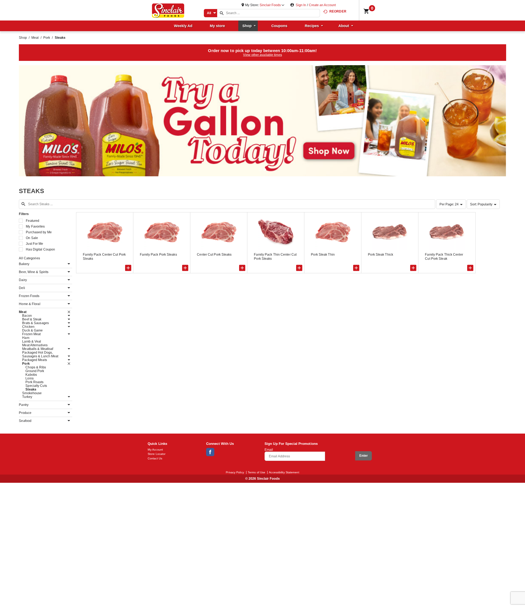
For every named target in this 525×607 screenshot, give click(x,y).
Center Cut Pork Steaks (214, 254)
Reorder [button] (337, 11)
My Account (155, 449)
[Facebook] (210, 452)
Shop (23, 37)
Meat (35, 37)
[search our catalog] (221, 13)
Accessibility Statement (284, 472)
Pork (46, 37)
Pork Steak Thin (323, 254)
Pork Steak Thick (380, 254)
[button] (272, 5)
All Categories (29, 258)
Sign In (301, 5)
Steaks (60, 37)
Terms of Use (256, 472)
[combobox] (210, 13)
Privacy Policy (235, 472)
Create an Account (322, 5)
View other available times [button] (262, 55)
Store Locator (156, 454)
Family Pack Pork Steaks (158, 254)
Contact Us (155, 458)
